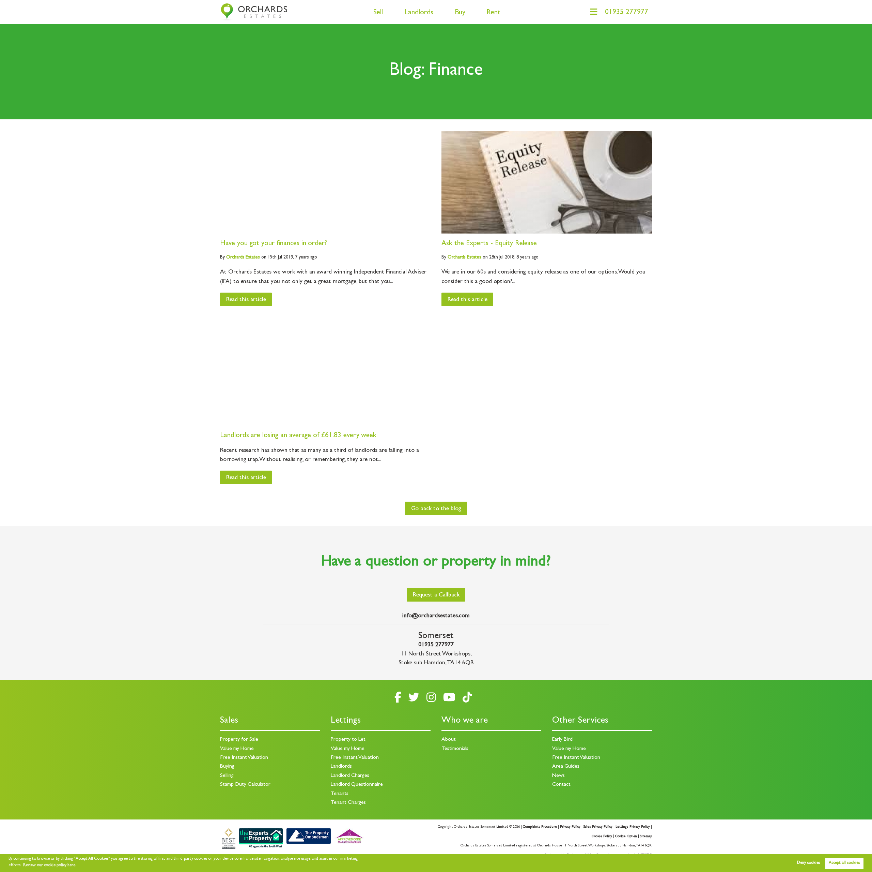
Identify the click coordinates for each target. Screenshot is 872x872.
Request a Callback (436, 595)
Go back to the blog (436, 509)
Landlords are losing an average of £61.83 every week (298, 436)
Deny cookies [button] (808, 863)
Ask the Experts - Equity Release (489, 244)
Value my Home (237, 749)
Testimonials (454, 749)
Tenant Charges (348, 803)
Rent (493, 13)
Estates (243, 257)
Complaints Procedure (540, 827)
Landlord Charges (350, 776)
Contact (561, 784)
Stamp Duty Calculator (245, 784)
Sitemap (646, 836)
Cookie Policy (602, 836)
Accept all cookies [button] (844, 863)
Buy (460, 13)
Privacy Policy (570, 827)
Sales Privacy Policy (597, 827)
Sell (378, 13)
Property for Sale (239, 739)
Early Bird (562, 739)
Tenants (339, 794)
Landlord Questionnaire (357, 784)
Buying (227, 766)
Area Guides (565, 766)
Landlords (418, 13)
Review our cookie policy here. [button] (49, 865)
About (448, 739)
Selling (227, 776)
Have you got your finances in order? (273, 244)
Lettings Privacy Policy (633, 827)
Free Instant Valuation (244, 757)
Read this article (246, 300)
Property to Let (348, 739)
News (558, 776)
